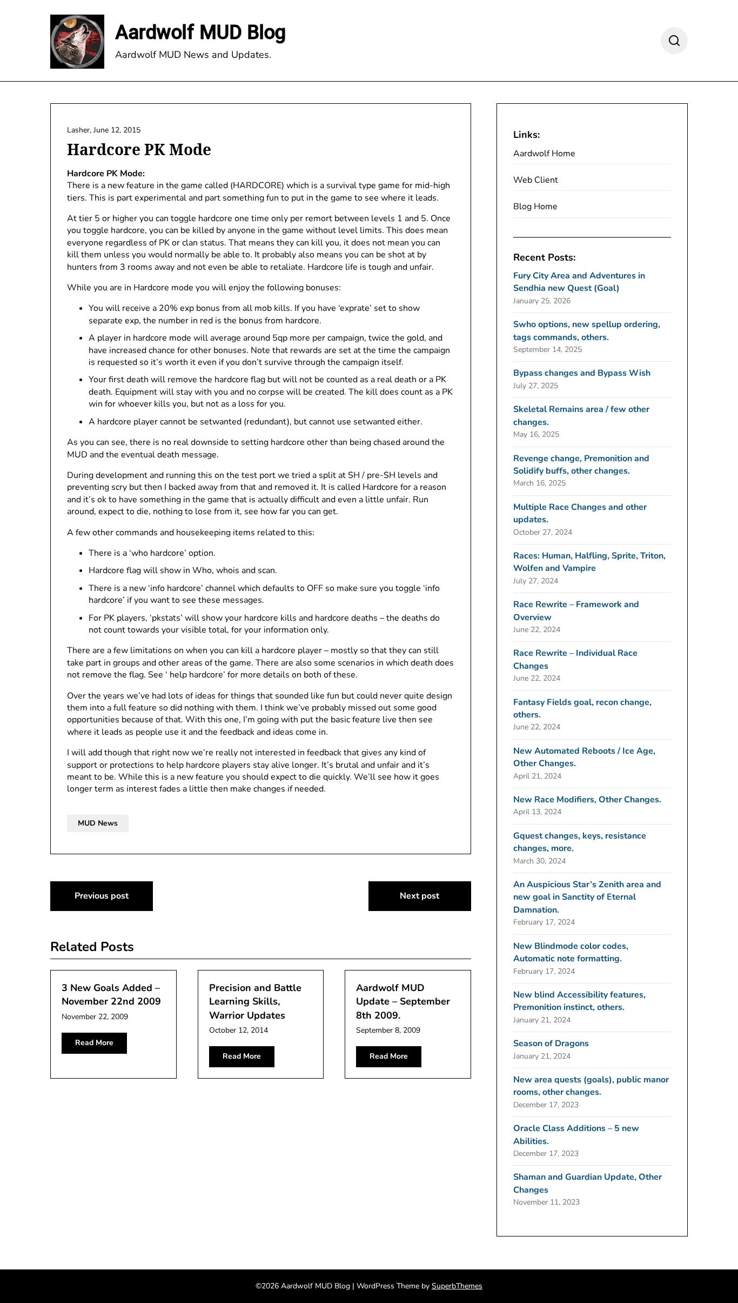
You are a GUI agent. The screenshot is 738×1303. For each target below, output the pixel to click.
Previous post (102, 896)
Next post (419, 896)
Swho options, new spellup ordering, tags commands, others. (586, 330)
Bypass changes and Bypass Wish (581, 373)
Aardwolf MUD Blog (200, 32)
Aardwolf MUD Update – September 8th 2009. (403, 1001)
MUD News (98, 823)
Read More (94, 1043)
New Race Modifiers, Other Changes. (587, 800)
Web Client (535, 180)
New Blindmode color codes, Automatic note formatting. (570, 952)
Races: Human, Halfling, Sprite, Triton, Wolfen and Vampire (589, 562)
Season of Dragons (551, 1043)
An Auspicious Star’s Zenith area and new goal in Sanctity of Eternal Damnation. (587, 897)
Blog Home (535, 206)
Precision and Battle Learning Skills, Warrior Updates (255, 1001)
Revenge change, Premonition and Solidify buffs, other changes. (581, 465)
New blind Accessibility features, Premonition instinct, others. (579, 1001)
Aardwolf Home (544, 153)
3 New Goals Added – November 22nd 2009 (111, 994)
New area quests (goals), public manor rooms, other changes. (591, 1086)
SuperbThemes (457, 1286)
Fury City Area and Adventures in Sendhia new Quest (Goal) (579, 282)
